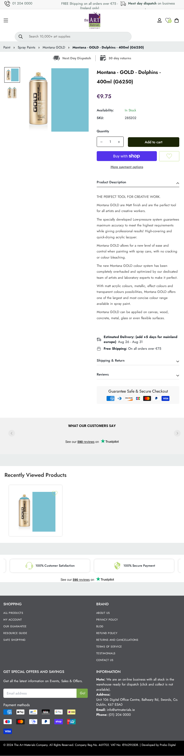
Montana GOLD (54, 47)
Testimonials (106, 653)
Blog (99, 626)
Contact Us (105, 660)
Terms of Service (109, 647)
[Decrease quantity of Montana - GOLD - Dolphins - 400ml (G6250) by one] (101, 142)
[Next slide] (177, 433)
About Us (103, 613)
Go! (82, 693)
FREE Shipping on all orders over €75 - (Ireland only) (89, 5)
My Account (12, 620)
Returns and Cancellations (117, 640)
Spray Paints (26, 47)
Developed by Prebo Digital (159, 745)
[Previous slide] (11, 433)
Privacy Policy (107, 620)
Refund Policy (107, 633)
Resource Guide (15, 633)
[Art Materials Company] (92, 20)
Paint (6, 47)
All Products (13, 613)
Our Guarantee (15, 626)
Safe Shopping (14, 640)
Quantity (103, 131)
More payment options (127, 166)
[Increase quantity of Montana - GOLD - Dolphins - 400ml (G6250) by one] (118, 142)
